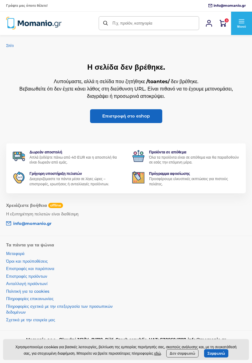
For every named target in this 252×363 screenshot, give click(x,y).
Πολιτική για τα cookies (27, 291)
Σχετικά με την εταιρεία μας (30, 319)
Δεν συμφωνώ (182, 353)
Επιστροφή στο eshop (126, 116)
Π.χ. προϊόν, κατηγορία (132, 23)
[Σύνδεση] (209, 23)
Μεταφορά (15, 253)
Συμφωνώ (216, 353)
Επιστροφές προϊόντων (26, 276)
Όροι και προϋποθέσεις (27, 261)
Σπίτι (10, 45)
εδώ (157, 353)
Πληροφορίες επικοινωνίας (29, 298)
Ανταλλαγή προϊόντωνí (27, 283)
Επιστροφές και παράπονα (30, 268)
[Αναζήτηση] (105, 23)
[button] (241, 23)
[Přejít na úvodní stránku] (33, 23)
